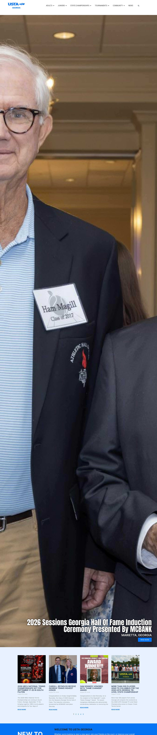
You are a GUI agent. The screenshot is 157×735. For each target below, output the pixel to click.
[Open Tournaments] (108, 5)
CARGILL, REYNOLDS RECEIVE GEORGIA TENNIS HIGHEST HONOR (62, 688)
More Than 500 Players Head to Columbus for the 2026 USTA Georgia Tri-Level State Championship (125, 689)
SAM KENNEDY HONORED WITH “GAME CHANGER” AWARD (91, 688)
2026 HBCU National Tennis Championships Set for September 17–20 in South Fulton (31, 689)
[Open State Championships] (90, 5)
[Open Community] (124, 5)
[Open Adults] (53, 5)
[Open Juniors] (66, 5)
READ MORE (22, 709)
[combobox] (143, 5)
